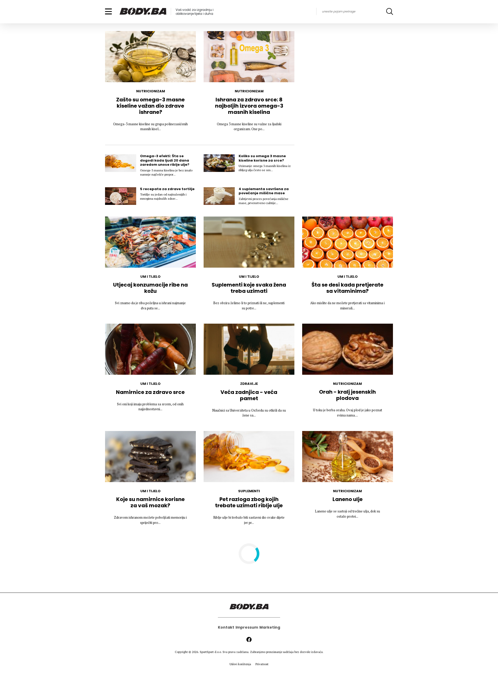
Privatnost (261, 664)
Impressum (247, 627)
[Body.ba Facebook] (249, 639)
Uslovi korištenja (240, 664)
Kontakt (226, 627)
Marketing (269, 627)
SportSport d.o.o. (211, 652)
